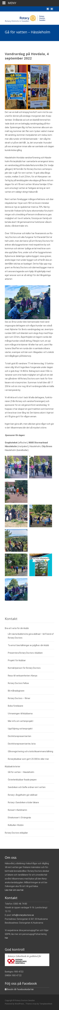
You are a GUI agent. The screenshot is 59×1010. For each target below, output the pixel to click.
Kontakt (11, 618)
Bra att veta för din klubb (17, 628)
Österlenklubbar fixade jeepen (22, 779)
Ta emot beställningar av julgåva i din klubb (28, 645)
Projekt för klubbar (17, 660)
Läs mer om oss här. (14, 890)
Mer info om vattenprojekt (20, 721)
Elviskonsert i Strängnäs (19, 817)
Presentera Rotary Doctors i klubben (25, 653)
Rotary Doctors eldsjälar (16, 833)
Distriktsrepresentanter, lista (22, 744)
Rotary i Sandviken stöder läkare (23, 802)
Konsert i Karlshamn (17, 810)
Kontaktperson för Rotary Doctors (24, 668)
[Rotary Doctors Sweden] (23, 17)
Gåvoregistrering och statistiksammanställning (30, 751)
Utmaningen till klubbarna (20, 713)
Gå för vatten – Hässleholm (21, 772)
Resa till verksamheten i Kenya (22, 675)
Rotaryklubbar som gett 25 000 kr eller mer (28, 759)
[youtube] (51, 10)
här (6, 938)
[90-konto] (27, 959)
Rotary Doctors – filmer (19, 698)
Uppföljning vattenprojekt (20, 728)
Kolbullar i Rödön (16, 825)
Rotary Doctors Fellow (18, 683)
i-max (34, 1004)
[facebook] (47, 10)
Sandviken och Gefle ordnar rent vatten (27, 787)
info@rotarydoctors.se (23, 915)
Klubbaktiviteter (12, 766)
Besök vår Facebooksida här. (20, 989)
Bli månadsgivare (16, 691)
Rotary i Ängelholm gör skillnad (22, 795)
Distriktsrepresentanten (19, 736)
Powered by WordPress (15, 1004)
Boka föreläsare (15, 706)
